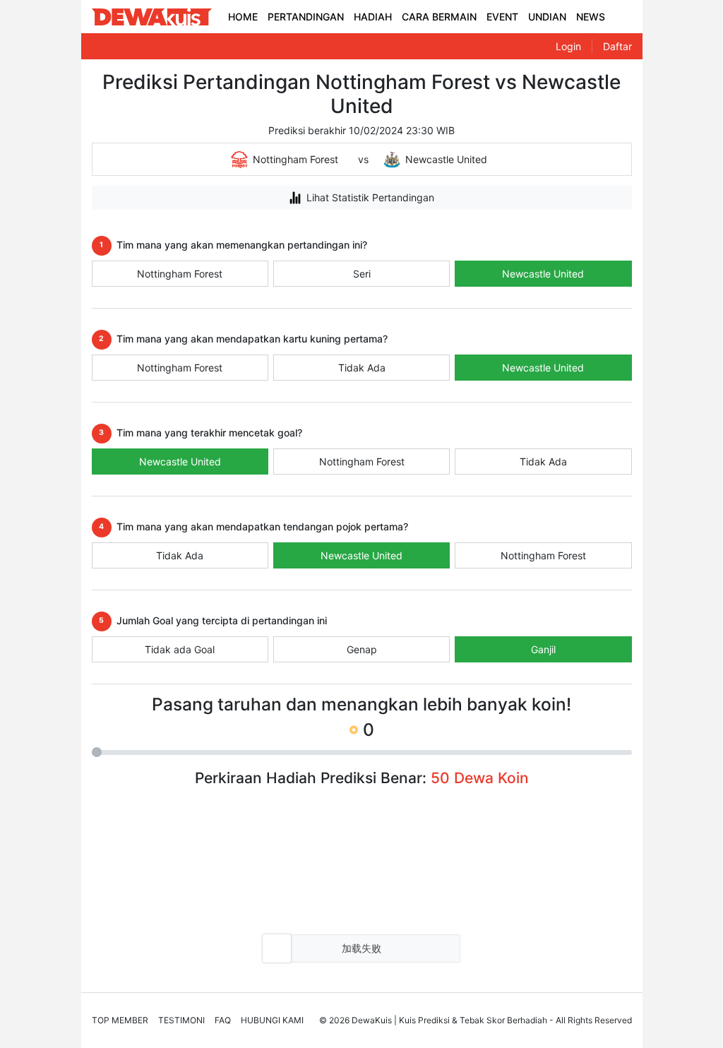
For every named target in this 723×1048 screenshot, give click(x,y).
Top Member (120, 1020)
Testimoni (181, 1020)
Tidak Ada (362, 368)
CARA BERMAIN (439, 17)
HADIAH (373, 17)
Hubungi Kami (272, 1020)
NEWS (590, 17)
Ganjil (543, 649)
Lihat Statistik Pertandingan (370, 197)
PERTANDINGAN (306, 17)
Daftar (617, 46)
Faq (223, 1020)
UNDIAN (547, 17)
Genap (362, 649)
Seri (362, 274)
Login (568, 46)
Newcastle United (543, 274)
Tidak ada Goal (180, 649)
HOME (243, 17)
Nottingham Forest (179, 274)
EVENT (502, 17)
